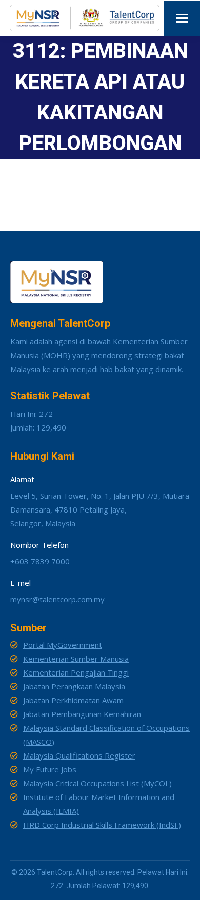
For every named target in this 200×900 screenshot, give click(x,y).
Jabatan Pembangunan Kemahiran (82, 714)
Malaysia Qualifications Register (79, 755)
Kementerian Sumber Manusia (76, 658)
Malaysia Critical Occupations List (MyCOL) (97, 783)
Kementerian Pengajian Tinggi (76, 672)
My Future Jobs (49, 769)
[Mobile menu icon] (182, 18)
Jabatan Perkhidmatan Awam (73, 700)
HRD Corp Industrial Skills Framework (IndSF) (102, 825)
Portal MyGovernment (62, 645)
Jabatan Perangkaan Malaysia (74, 686)
